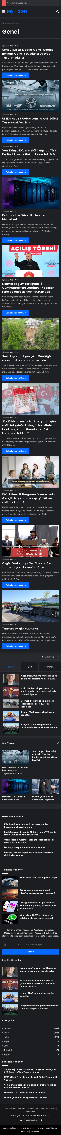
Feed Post (30, 1112)
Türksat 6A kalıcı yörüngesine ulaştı (38, 877)
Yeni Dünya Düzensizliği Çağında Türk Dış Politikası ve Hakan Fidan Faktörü (29, 152)
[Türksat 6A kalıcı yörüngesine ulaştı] (10, 881)
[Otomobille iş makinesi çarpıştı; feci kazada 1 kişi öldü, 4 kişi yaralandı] (11, 703)
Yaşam (7, 1054)
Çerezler (40, 1128)
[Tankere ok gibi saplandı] (30, 606)
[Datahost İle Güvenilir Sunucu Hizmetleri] (30, 193)
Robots (31, 1108)
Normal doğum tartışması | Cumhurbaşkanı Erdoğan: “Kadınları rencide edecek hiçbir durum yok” (28, 288)
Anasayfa (8, 23)
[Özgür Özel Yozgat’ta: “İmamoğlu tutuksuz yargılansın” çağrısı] (30, 541)
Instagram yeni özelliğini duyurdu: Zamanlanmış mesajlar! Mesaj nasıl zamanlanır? (38, 905)
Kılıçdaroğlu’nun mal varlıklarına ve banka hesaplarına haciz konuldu (39, 677)
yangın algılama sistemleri (30, 1120)
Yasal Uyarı (35, 1131)
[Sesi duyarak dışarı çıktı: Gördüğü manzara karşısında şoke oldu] (30, 334)
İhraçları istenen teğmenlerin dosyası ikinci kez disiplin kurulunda (39, 726)
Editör (6, 46)
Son (30, 666)
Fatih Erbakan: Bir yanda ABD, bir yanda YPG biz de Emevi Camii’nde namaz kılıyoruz (38, 691)
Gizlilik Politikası (28, 1128)
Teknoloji (8, 1050)
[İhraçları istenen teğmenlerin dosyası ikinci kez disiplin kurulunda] (11, 728)
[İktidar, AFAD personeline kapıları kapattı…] (11, 716)
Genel (6, 1033)
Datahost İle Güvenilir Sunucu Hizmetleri (13, 798)
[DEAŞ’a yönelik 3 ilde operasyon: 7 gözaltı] (45, 786)
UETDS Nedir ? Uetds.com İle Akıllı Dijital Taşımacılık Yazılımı (30, 120)
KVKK (48, 1128)
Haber (6, 1037)
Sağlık (6, 1041)
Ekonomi (7, 1028)
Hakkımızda (7, 1128)
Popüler (11, 666)
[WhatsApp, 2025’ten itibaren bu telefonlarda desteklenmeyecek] (10, 919)
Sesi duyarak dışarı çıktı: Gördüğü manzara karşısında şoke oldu (26, 358)
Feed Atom (50, 1108)
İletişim (16, 1128)
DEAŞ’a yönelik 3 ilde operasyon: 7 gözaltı (43, 798)
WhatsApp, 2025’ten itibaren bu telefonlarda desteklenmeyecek (36, 916)
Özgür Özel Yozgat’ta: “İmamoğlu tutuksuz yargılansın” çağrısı (26, 565)
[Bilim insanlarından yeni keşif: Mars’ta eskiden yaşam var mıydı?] (10, 894)
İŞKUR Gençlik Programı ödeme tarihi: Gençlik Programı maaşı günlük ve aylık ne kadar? (29, 498)
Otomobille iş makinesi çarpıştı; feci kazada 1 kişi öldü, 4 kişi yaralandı (37, 703)
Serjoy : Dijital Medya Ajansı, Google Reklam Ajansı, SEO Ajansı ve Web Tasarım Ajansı (27, 54)
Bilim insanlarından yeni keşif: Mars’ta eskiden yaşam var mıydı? (37, 891)
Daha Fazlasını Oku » (16, 75)
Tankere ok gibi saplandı (20, 628)
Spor (6, 1046)
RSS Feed (22, 1108)
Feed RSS (40, 1108)
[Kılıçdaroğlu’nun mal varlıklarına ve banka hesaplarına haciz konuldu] (11, 679)
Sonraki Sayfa (48, 657)
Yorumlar (49, 666)
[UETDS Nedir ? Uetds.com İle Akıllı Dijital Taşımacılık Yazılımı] (30, 96)
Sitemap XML (10, 1108)
